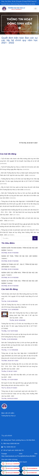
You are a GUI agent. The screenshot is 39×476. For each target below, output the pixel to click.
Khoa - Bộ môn (12, 1)
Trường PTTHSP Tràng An (29, 1)
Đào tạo (9, 4)
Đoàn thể (3, 4)
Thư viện (14, 4)
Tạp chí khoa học (21, 4)
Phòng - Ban (4, 1)
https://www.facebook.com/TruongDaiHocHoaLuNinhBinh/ (18, 456)
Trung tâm (19, 1)
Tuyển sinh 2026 (30, 4)
